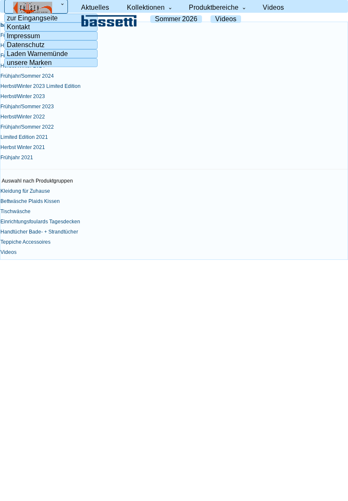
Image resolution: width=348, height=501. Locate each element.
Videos (273, 7)
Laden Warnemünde (37, 54)
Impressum (23, 36)
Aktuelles (95, 7)
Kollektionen (146, 7)
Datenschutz (26, 45)
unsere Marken (29, 62)
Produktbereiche (214, 7)
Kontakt (18, 27)
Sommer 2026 (176, 19)
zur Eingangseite (32, 18)
